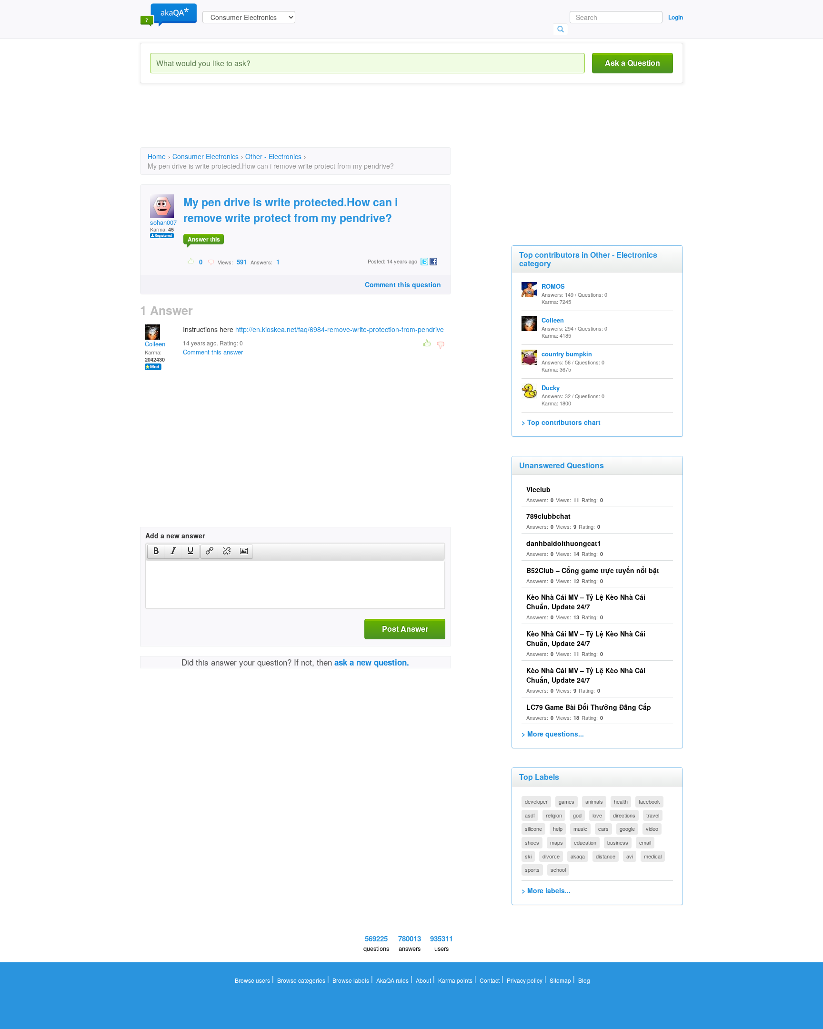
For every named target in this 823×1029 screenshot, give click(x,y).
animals (594, 801)
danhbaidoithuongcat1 (563, 543)
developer (536, 801)
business (617, 842)
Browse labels (350, 980)
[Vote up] (191, 261)
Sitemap (560, 980)
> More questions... (553, 733)
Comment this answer (213, 351)
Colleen (155, 343)
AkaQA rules (392, 980)
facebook (649, 801)
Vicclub (538, 489)
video (652, 828)
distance (605, 856)
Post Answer (405, 628)
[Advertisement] (313, 123)
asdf (530, 815)
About (423, 980)
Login (675, 17)
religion (554, 815)
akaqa (578, 856)
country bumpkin (567, 353)
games (566, 801)
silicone (533, 828)
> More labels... (546, 890)
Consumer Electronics (205, 156)
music (580, 828)
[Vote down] (211, 261)
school (558, 869)
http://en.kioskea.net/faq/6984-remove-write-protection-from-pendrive (339, 329)
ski (528, 856)
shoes (532, 842)
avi (629, 856)
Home (157, 156)
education (585, 842)
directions (624, 815)
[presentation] (156, 551)
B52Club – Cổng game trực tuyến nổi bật (592, 570)
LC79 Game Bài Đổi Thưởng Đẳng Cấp (588, 707)
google (627, 828)
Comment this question (403, 284)
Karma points (455, 980)
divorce (551, 856)
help (557, 828)
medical (653, 856)
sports (532, 869)
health (621, 801)
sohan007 (163, 222)
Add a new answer (175, 535)
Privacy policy (524, 980)
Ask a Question (632, 62)
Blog (584, 980)
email (645, 842)
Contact (490, 980)
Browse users (252, 980)
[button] (156, 552)
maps (556, 842)
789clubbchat (548, 516)
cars (603, 828)
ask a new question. (371, 662)
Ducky (551, 387)
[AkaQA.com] (168, 14)
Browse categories (301, 980)
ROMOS (553, 286)
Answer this (204, 239)
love (597, 815)
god (577, 815)
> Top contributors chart (561, 422)
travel (652, 815)
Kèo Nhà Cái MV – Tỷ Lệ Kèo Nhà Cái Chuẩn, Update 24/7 (585, 601)
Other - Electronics (273, 156)
